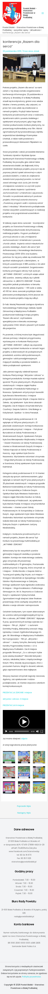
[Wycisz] (37, 731)
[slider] (22, 731)
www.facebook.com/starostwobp (24, 851)
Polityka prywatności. (31, 976)
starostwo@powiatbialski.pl (24, 862)
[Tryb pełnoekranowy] (41, 731)
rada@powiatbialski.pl (24, 916)
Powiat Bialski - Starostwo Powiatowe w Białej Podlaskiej (30, 13)
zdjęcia (24, 738)
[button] (24, 722)
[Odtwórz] (6, 731)
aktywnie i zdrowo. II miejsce (15, 699)
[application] (24, 722)
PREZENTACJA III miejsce (13, 705)
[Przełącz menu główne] (42, 13)
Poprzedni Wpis (24, 806)
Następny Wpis (24, 813)
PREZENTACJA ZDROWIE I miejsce (17, 692)
